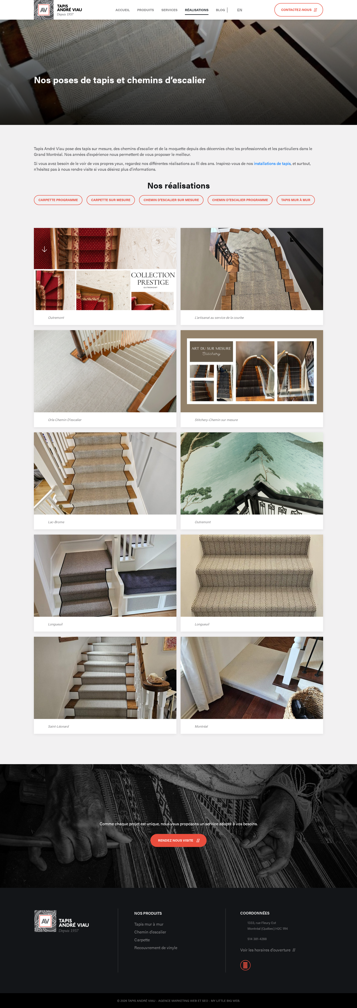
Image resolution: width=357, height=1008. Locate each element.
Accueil (122, 9)
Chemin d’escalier (150, 932)
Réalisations (196, 9)
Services (169, 9)
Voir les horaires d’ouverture (265, 950)
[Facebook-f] (245, 965)
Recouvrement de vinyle (155, 947)
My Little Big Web (225, 1000)
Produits (145, 9)
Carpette (142, 940)
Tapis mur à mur (148, 924)
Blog (220, 9)
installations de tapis (272, 163)
